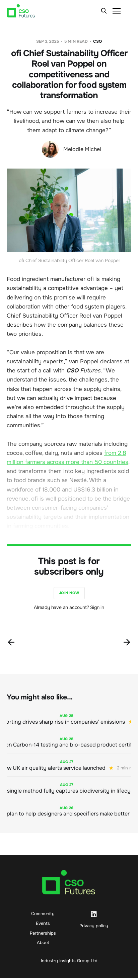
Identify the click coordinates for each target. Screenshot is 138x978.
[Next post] (127, 642)
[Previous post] (11, 642)
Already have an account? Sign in (69, 607)
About (43, 942)
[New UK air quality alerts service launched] (69, 765)
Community (43, 913)
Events (43, 923)
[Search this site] (104, 11)
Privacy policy (93, 926)
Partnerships (43, 933)
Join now (69, 592)
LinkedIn (94, 914)
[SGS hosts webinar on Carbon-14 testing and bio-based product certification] (69, 742)
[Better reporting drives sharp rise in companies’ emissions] (69, 719)
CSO (97, 41)
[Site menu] (117, 11)
